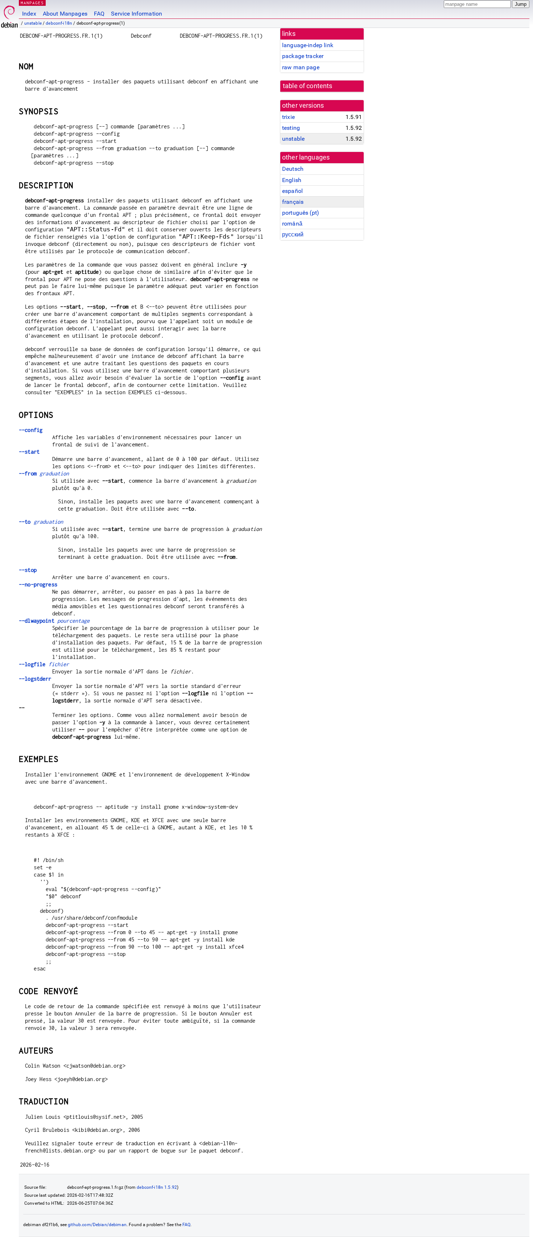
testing (291, 127)
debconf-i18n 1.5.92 (157, 1187)
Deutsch (292, 168)
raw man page (300, 67)
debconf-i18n (59, 23)
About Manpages (65, 13)
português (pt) (300, 212)
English (291, 180)
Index (29, 13)
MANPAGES (32, 2)
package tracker (302, 56)
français (292, 201)
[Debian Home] (9, 14)
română (292, 223)
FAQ (99, 13)
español (292, 190)
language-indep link (307, 45)
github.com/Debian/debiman (97, 1224)
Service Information (136, 13)
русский (292, 234)
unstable (33, 23)
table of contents (307, 86)
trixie (288, 117)
